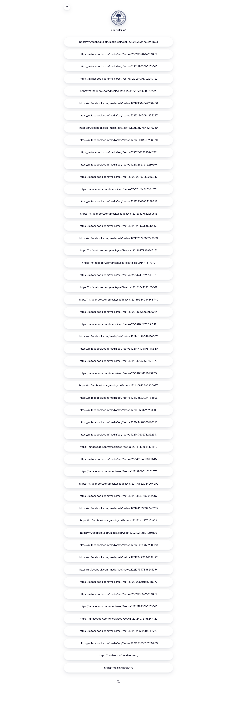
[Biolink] (118, 682)
